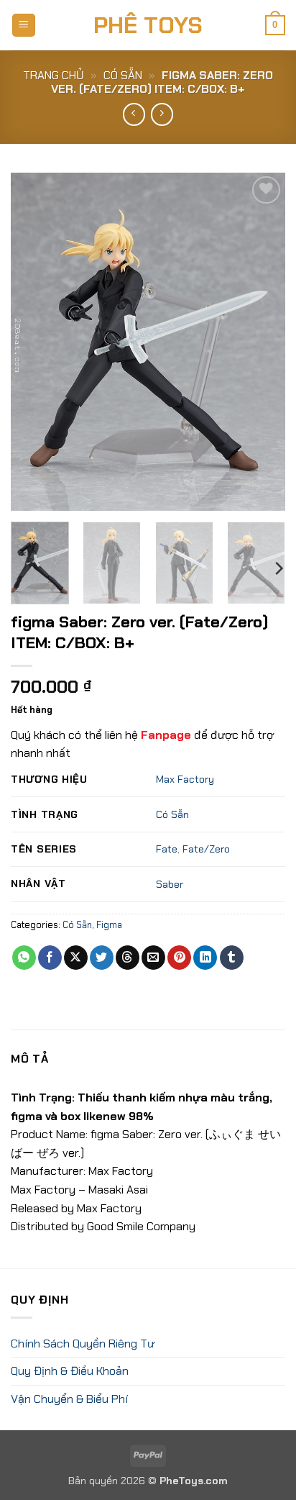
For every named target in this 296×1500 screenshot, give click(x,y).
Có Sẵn (122, 75)
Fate (166, 848)
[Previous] (34, 342)
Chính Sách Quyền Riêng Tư (82, 1343)
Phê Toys (148, 25)
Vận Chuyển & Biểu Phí (69, 1398)
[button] (23, 25)
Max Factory (185, 779)
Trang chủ (53, 75)
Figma (109, 925)
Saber (169, 884)
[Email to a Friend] (153, 957)
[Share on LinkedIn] (205, 957)
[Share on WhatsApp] (24, 957)
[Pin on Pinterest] (179, 957)
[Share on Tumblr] (232, 957)
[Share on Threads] (127, 957)
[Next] (261, 342)
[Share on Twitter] (102, 957)
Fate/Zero (206, 848)
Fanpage (166, 734)
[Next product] (134, 114)
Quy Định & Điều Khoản (70, 1370)
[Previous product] (162, 114)
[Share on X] (76, 957)
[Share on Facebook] (50, 957)
